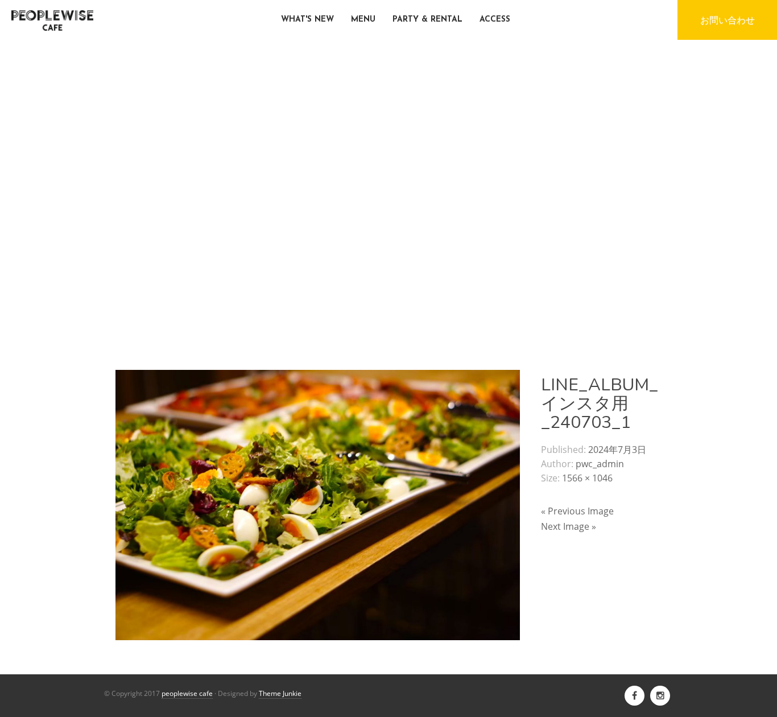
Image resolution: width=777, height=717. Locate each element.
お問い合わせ (727, 20)
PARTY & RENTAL (427, 19)
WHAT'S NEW (307, 19)
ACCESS (495, 19)
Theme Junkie (280, 693)
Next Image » (568, 526)
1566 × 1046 (587, 478)
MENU (363, 19)
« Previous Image (577, 511)
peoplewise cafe (187, 693)
